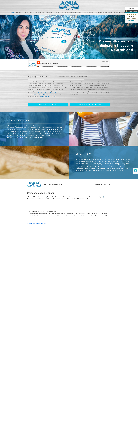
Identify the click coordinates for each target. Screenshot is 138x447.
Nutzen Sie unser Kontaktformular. (36, 223)
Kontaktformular (105, 184)
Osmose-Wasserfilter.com (35, 211)
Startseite (97, 184)
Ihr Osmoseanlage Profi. (49, 211)
